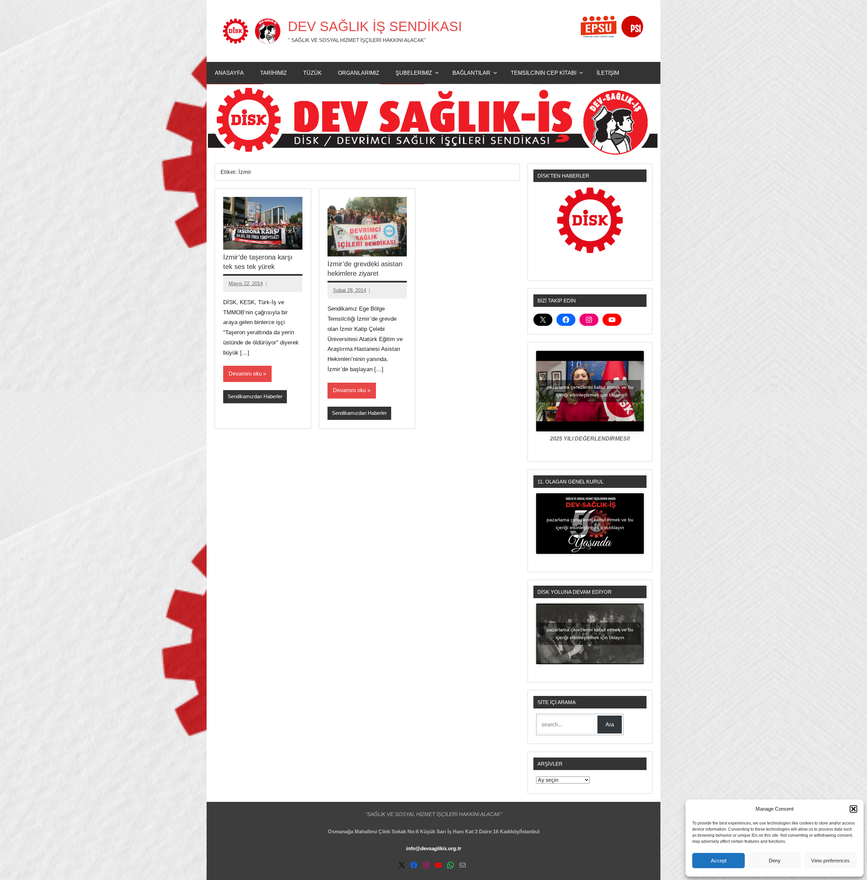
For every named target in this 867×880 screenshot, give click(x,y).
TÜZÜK (312, 73)
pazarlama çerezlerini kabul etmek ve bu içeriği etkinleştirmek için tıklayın (590, 391)
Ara (610, 724)
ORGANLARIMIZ (358, 73)
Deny (775, 860)
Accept (718, 860)
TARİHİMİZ (273, 73)
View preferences (830, 860)
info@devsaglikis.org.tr (433, 848)
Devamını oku (245, 374)
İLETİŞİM (608, 73)
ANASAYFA (229, 73)
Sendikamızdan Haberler (255, 396)
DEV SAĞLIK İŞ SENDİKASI (375, 26)
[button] (853, 809)
